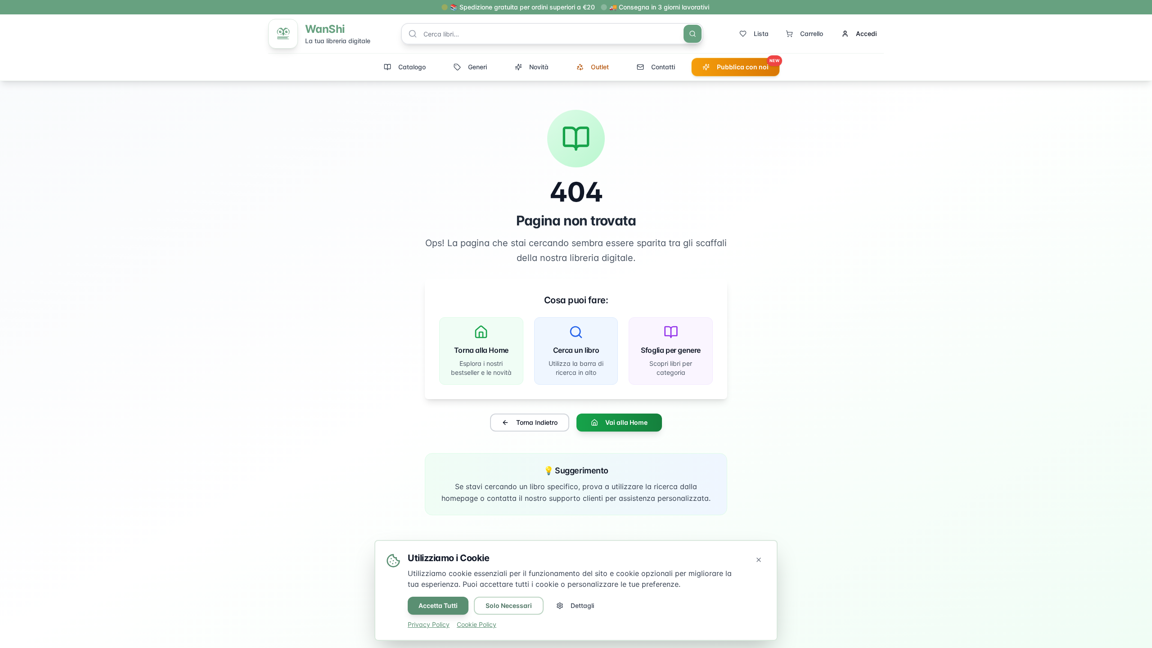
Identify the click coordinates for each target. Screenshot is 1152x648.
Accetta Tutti (438, 605)
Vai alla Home (626, 422)
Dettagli (582, 605)
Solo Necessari (509, 605)
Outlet (600, 67)
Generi (477, 67)
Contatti (663, 67)
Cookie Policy (476, 624)
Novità (539, 67)
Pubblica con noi (748, 64)
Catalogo (412, 67)
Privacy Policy (429, 624)
